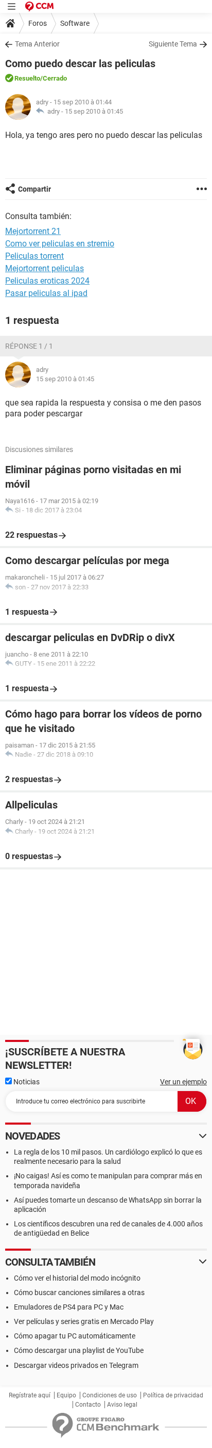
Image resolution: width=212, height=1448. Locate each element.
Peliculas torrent (34, 256)
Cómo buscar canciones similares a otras (79, 1292)
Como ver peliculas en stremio (59, 243)
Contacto (88, 1404)
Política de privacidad (173, 1395)
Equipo (66, 1395)
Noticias (26, 1082)
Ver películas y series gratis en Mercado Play (84, 1321)
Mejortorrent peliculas (44, 268)
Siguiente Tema (173, 44)
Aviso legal (122, 1404)
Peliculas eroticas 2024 (47, 281)
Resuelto (27, 78)
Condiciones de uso (109, 1395)
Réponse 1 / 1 (29, 346)
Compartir (34, 189)
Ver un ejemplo (183, 1082)
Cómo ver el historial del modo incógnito (77, 1278)
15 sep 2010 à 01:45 (94, 111)
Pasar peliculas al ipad (46, 293)
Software (75, 23)
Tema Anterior (37, 44)
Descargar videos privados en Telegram (76, 1365)
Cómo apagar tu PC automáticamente (74, 1336)
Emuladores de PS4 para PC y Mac (68, 1307)
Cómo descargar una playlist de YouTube (79, 1350)
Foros (37, 23)
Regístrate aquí (29, 1395)
